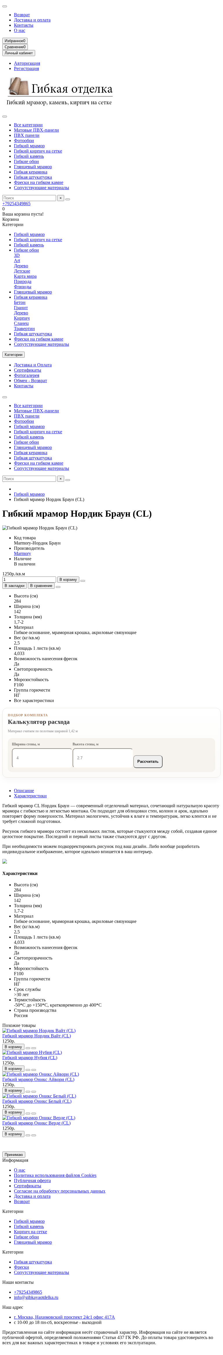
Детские (22, 271)
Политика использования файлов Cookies (55, 1175)
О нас (19, 30)
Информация (15, 1160)
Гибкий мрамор (29, 145)
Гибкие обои (26, 161)
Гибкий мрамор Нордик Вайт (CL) (36, 1035)
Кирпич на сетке (30, 1231)
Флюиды (22, 286)
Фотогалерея (26, 375)
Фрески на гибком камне (38, 182)
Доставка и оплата (32, 19)
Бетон (20, 302)
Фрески (21, 1267)
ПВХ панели (26, 135)
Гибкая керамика (30, 171)
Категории (13, 1211)
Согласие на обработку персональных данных (59, 1190)
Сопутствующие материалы (41, 187)
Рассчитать (148, 761)
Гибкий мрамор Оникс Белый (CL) (36, 1101)
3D (17, 255)
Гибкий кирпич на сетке (38, 150)
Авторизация (27, 63)
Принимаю (14, 1154)
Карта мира (25, 276)
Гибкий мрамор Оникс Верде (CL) (36, 1122)
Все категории (28, 124)
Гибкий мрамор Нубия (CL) (29, 1057)
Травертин (24, 328)
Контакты (23, 25)
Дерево (21, 265)
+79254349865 (16, 203)
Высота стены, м (85, 744)
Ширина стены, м (26, 744)
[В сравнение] (33, 1048)
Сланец (21, 323)
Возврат (22, 14)
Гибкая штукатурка (33, 177)
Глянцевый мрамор (33, 166)
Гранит (21, 307)
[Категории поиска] (4, 116)
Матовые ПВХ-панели (36, 130)
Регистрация (26, 68)
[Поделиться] (58, 587)
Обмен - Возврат (30, 380)
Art (17, 260)
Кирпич (22, 318)
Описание (24, 790)
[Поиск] (67, 199)
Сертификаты (27, 370)
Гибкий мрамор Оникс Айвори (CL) (38, 1079)
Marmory (22, 553)
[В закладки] (28, 1048)
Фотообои (24, 140)
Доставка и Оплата (33, 364)
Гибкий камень (29, 156)
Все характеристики (34, 700)
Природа (22, 281)
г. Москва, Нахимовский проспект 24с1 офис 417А (64, 1317)
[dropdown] (4, 6)
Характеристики (30, 795)
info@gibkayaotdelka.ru (36, 1297)
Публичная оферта (32, 1180)
